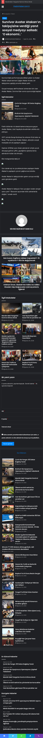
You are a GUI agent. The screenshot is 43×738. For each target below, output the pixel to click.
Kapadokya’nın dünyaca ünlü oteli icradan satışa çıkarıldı (26, 507)
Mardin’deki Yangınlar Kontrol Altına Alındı (18, 2)
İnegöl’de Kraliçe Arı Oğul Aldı (26, 620)
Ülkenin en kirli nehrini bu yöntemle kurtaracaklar (24, 488)
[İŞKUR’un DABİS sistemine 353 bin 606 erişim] (8, 518)
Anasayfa (6, 14)
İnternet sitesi (6, 427)
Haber (13, 14)
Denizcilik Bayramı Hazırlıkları (29, 337)
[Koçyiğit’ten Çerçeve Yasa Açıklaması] (8, 641)
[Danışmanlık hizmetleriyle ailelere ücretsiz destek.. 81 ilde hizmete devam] (8, 528)
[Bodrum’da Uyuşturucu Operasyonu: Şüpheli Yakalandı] (7, 116)
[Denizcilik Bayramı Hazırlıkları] (31, 328)
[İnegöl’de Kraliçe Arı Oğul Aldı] (8, 623)
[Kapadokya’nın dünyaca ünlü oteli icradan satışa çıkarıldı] (8, 509)
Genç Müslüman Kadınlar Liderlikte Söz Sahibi (24, 630)
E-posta (5, 419)
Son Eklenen (21, 453)
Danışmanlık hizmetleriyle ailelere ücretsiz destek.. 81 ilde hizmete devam (27, 527)
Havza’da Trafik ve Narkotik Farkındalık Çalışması (9, 365)
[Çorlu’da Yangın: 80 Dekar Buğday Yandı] (7, 106)
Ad (3, 411)
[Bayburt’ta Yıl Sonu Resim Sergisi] (31, 355)
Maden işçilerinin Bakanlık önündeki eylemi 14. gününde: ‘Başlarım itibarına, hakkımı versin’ (9, 340)
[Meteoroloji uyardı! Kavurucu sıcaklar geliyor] (8, 604)
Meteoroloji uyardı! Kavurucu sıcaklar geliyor (26, 602)
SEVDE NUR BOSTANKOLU (13, 39)
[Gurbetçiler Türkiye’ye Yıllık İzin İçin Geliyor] (8, 586)
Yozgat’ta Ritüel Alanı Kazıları (26, 592)
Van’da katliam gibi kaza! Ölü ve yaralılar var (31, 317)
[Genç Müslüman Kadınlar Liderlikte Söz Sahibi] (8, 632)
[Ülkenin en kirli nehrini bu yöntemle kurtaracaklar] (8, 490)
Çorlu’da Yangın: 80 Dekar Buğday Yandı (25, 461)
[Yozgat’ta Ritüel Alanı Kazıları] (8, 595)
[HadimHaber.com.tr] (21, 6)
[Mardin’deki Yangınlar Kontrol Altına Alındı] (11, 308)
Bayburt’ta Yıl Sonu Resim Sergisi (29, 364)
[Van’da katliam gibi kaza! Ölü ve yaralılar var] (31, 308)
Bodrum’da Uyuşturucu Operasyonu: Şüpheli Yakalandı (27, 470)
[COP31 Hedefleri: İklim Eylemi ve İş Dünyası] (8, 614)
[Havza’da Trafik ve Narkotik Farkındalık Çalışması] (11, 355)
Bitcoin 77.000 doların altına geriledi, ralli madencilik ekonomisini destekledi (18, 548)
